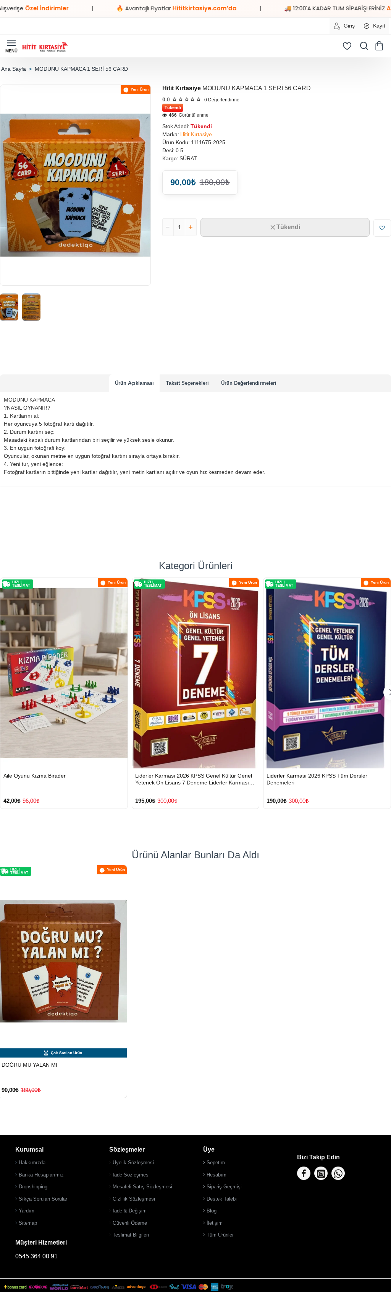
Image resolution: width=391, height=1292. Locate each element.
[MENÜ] (11, 45)
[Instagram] (321, 1173)
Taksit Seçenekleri (187, 383)
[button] (285, 227)
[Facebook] (303, 1173)
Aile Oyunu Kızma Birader (34, 776)
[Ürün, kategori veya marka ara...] (362, 45)
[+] (190, 227)
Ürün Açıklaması (134, 383)
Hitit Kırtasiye (181, 88)
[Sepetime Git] (380, 45)
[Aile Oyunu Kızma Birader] (64, 673)
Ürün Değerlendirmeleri (248, 383)
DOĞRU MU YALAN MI (29, 1065)
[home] (13, 69)
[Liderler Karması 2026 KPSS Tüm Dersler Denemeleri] (327, 673)
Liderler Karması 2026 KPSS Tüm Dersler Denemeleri (317, 779)
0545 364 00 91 (36, 1256)
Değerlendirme (221, 100)
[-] (168, 227)
